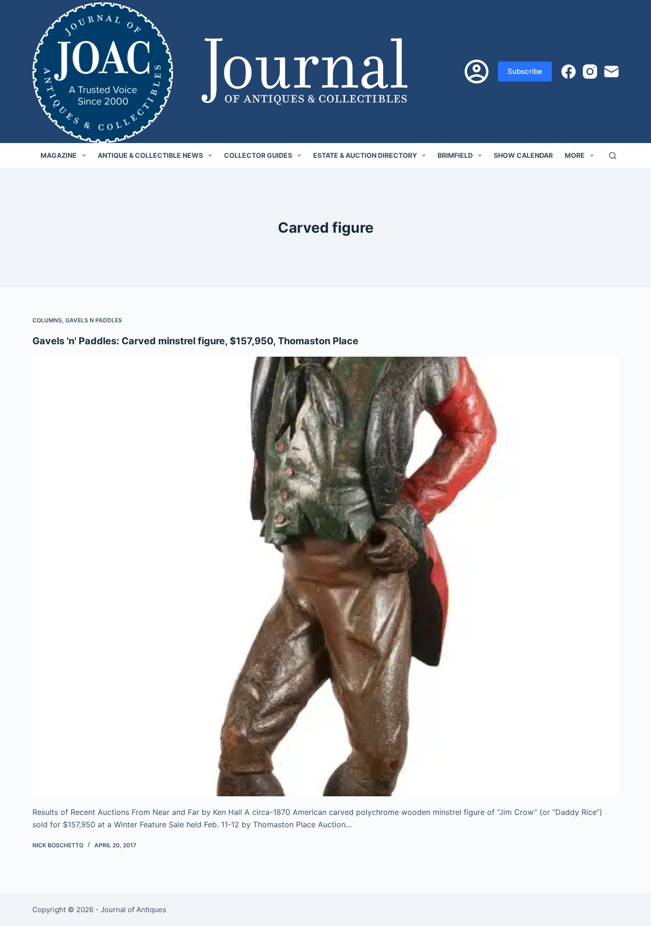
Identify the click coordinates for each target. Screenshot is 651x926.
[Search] (612, 155)
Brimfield (455, 155)
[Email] (611, 71)
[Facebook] (568, 71)
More (575, 155)
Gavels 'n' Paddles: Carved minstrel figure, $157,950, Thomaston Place (195, 341)
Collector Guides (258, 155)
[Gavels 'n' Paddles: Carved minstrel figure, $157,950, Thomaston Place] (325, 576)
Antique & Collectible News (150, 155)
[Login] (476, 71)
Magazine (59, 155)
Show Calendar (523, 155)
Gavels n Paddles (93, 320)
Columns (47, 320)
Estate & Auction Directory (365, 155)
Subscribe (525, 71)
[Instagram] (590, 71)
